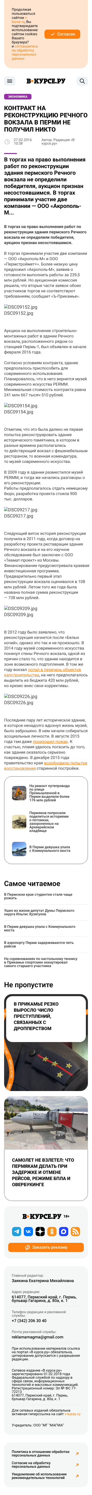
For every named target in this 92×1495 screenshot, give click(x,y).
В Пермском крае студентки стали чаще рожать (38, 896)
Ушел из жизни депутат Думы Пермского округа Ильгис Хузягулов (39, 912)
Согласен (66, 34)
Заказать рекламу (49, 1247)
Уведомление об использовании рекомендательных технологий (39, 1476)
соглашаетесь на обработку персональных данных (25, 52)
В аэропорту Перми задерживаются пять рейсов (39, 944)
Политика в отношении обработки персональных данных (41, 1453)
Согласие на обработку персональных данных (31, 1464)
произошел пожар (50, 741)
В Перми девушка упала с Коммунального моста (39, 928)
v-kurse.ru (20, 20)
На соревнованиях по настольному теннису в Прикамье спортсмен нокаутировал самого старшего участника (40, 962)
